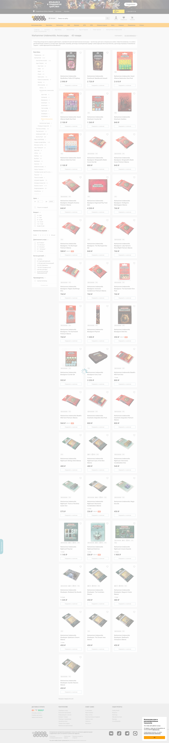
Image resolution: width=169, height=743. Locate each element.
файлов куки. (156, 729)
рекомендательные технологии (152, 733)
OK (154, 737)
